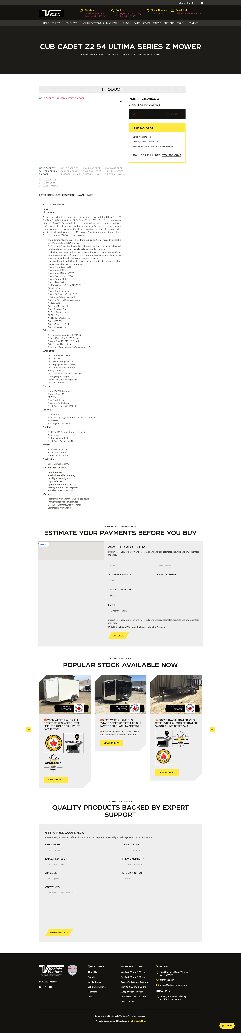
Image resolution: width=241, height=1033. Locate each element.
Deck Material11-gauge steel (61, 361)
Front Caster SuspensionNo (61, 441)
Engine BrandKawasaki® (59, 267)
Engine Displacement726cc (60, 276)
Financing (169, 23)
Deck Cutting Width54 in (59, 355)
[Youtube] (202, 3)
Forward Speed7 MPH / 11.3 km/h (63, 338)
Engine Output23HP (57, 279)
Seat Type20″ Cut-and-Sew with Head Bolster (69, 432)
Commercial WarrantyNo (59, 507)
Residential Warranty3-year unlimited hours (68, 498)
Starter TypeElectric (57, 282)
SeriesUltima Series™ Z (58, 464)
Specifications (49, 459)
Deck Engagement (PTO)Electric (62, 364)
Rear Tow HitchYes (56, 400)
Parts (137, 23)
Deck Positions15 (56, 382)
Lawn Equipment (96, 54)
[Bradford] (112, 10)
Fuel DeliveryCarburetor (59, 318)
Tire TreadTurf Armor (58, 455)
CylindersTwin (54, 288)
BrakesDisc (53, 420)
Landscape (111, 23)
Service (146, 23)
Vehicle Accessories (93, 23)
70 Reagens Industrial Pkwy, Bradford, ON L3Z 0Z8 (129, 14)
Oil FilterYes (53, 315)
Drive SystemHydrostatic (59, 344)
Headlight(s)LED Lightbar (59, 478)
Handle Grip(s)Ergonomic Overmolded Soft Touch (71, 417)
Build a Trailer (94, 982)
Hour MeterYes (55, 472)
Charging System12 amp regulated (64, 300)
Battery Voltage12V (57, 327)
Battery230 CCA (55, 321)
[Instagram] (193, 3)
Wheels (46, 445)
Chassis (46, 386)
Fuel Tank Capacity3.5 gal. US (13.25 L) (65, 285)
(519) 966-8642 (157, 13)
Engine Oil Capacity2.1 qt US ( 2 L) (63, 294)
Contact (193, 23)
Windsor (89, 10)
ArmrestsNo (53, 435)
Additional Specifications (54, 467)
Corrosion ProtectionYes (59, 403)
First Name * (53, 844)
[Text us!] (227, 1026)
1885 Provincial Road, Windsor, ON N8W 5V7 (95, 14)
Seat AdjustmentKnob (58, 438)
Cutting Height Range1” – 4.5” (61, 376)
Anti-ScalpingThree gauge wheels (63, 379)
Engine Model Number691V (61, 273)
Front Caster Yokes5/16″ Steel (62, 406)
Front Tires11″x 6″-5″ (57, 452)
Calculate (118, 635)
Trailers (56, 23)
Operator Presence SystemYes (62, 484)
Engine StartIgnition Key (59, 291)
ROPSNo (52, 397)
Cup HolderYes (55, 481)
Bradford (120, 10)
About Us (92, 972)
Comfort (47, 427)
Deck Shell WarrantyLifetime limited (64, 504)
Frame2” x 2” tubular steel (60, 391)
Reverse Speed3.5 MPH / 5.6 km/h (63, 341)
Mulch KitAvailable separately (61, 475)
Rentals (157, 23)
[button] (120, 101)
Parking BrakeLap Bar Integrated (63, 487)
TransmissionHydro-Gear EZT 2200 (64, 335)
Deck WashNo (54, 358)
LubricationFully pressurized (61, 297)
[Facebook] (40, 987)
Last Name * (132, 844)
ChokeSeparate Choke (58, 309)
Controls (47, 410)
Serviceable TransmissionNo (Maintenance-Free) (71, 347)
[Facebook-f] (198, 3)
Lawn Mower (112, 54)
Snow (126, 23)
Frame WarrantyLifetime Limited (63, 501)
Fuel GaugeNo (54, 303)
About (180, 23)
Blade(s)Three (54, 370)
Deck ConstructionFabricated (61, 367)
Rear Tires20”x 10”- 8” (58, 449)
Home (46, 23)
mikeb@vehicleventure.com (189, 13)
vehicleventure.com (142, 136)
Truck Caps (71, 23)
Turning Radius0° (56, 394)
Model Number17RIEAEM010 (61, 490)
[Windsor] (81, 10)
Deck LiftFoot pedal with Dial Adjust (64, 373)
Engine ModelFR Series (58, 270)
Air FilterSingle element (59, 312)
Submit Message (59, 932)
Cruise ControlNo (56, 414)
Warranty (47, 494)
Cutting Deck (49, 351)
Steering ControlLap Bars (60, 423)
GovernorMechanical (58, 306)
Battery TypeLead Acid (58, 324)
